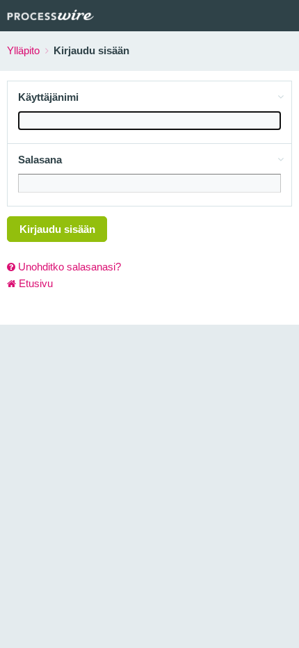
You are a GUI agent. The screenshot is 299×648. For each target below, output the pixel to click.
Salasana (40, 159)
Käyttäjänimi (48, 97)
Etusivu (34, 283)
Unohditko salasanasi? (68, 267)
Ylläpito (23, 50)
